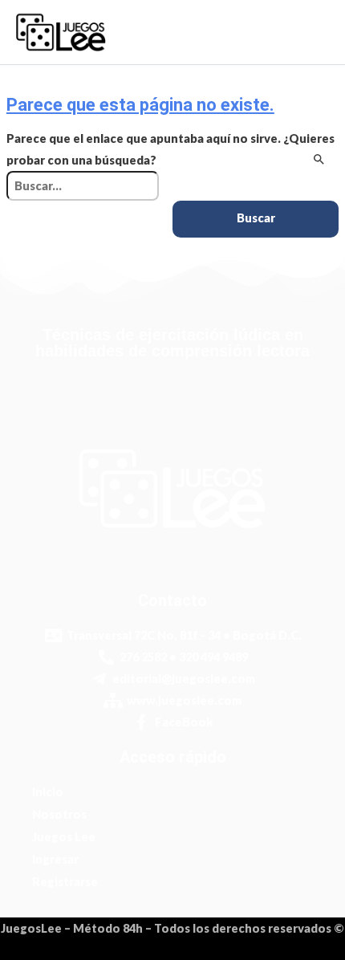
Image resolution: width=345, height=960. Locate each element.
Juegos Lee (63, 837)
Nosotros (59, 814)
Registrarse (65, 882)
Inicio (47, 792)
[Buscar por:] (82, 186)
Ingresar (55, 859)
